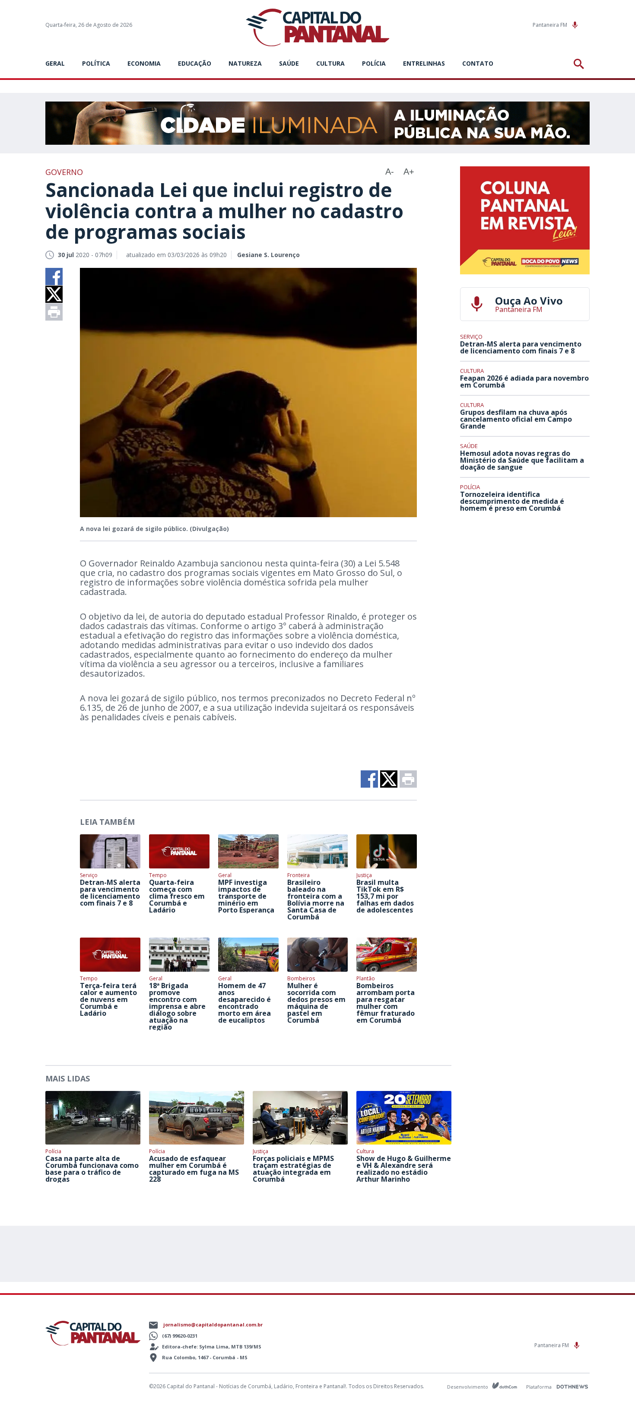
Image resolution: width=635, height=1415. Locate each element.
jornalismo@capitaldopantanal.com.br (213, 1324)
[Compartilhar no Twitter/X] (54, 294)
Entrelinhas (424, 63)
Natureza (245, 63)
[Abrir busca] (580, 64)
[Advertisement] (525, 583)
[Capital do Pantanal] (318, 28)
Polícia (374, 63)
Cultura (330, 63)
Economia (144, 63)
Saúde (289, 63)
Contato (477, 63)
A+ (408, 171)
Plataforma (539, 1386)
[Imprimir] (54, 312)
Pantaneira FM (550, 25)
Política (96, 63)
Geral (55, 63)
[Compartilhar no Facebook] (54, 276)
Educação (194, 63)
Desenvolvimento (468, 1386)
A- (389, 171)
